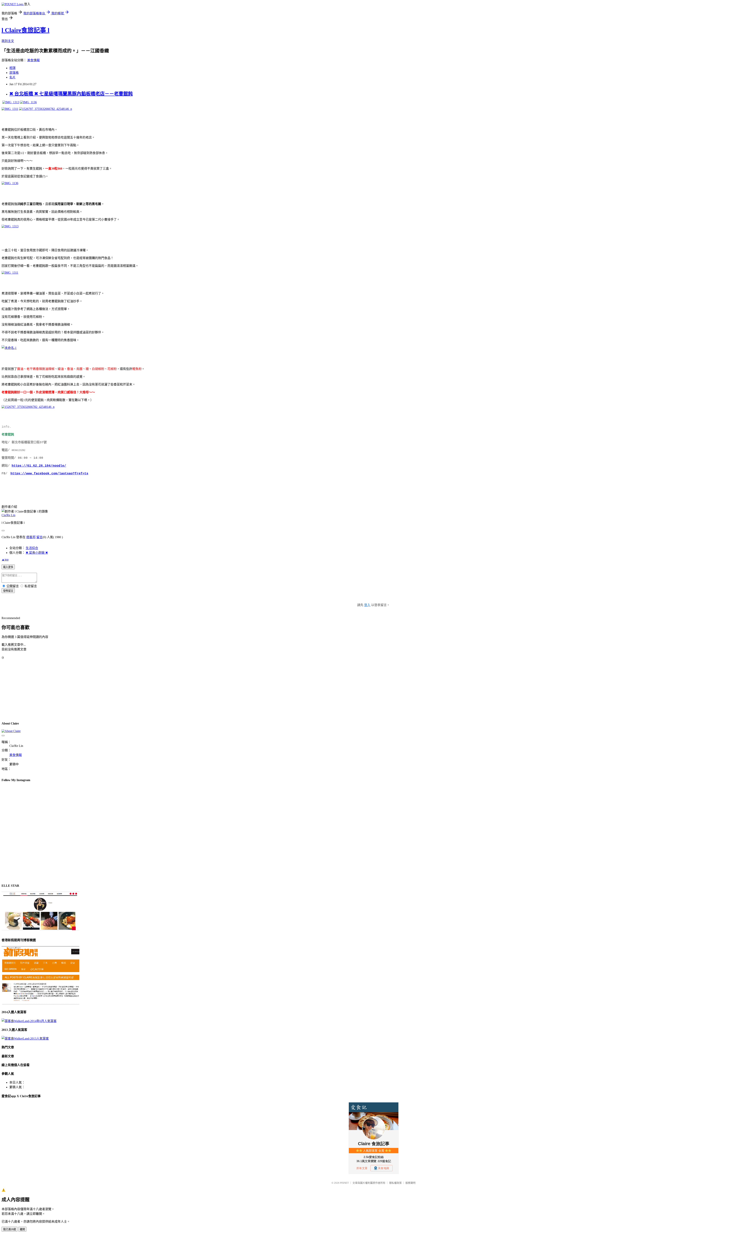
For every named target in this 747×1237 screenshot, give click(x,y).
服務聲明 (410, 1182)
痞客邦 (31, 537)
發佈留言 (8, 590)
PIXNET (344, 1182)
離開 (22, 1229)
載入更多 (8, 567)
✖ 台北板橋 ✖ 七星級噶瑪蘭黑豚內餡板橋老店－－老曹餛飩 (71, 93)
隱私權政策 (395, 1182)
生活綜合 (32, 548)
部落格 (14, 72)
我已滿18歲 (9, 1229)
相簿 (12, 68)
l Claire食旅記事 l (25, 30)
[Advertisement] (118, 690)
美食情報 (33, 60)
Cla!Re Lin (8, 515)
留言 (39, 537)
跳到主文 (8, 41)
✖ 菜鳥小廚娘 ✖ (37, 552)
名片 (12, 77)
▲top (5, 559)
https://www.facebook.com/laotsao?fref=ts (49, 473)
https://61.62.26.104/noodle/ (39, 466)
